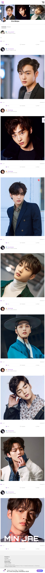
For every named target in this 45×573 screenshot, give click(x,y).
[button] (22, 160)
